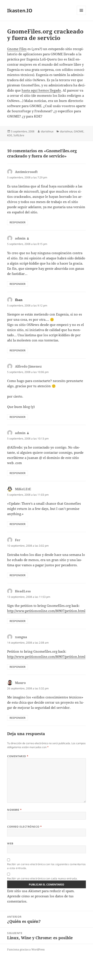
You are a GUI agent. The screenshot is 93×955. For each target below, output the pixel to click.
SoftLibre (18, 135)
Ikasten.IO (19, 10)
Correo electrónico (24, 826)
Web (10, 843)
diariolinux (47, 131)
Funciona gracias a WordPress (26, 949)
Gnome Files (17, 49)
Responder (18, 222)
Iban (18, 300)
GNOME (78, 131)
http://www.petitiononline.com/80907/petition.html (46, 611)
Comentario (18, 756)
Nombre (14, 810)
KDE (9, 135)
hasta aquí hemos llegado (41, 90)
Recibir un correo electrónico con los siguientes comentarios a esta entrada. (46, 866)
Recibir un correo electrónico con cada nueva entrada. (42, 878)
